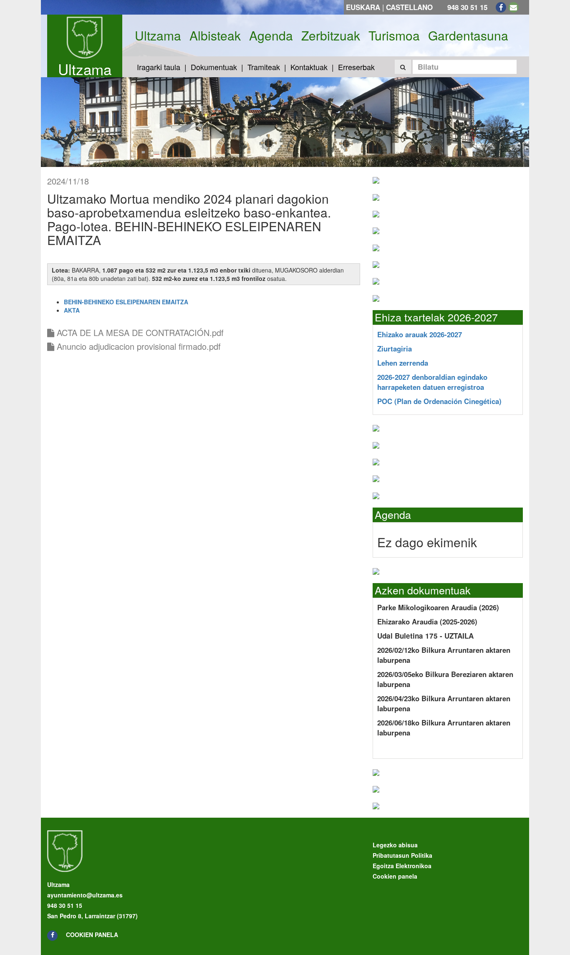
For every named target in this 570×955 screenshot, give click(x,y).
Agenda (271, 35)
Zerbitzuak (330, 35)
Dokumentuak (214, 66)
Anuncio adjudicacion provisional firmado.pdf (137, 346)
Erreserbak (356, 66)
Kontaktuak (309, 66)
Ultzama (84, 68)
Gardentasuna (468, 35)
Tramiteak (263, 66)
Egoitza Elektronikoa (402, 866)
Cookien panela (92, 934)
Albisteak (215, 35)
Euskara (363, 7)
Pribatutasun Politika (402, 855)
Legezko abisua (395, 845)
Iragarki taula (158, 66)
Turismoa (394, 35)
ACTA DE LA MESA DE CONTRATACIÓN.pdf (139, 332)
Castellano (409, 7)
